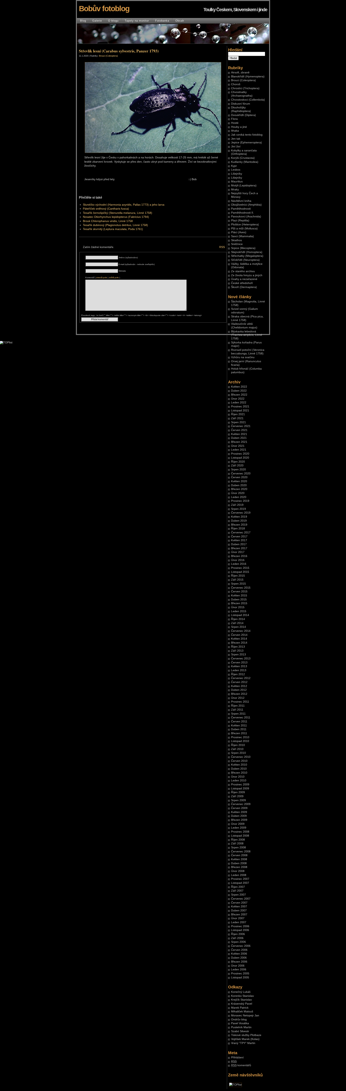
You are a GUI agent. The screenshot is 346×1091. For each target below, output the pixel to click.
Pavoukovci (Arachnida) (246, 216)
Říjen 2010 (238, 745)
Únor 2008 (237, 871)
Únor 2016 (237, 560)
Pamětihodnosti (241, 208)
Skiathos (236, 240)
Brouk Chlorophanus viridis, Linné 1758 (108, 221)
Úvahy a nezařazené (244, 279)
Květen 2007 (239, 906)
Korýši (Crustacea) (243, 157)
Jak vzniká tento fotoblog (247, 134)
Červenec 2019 (240, 512)
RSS (222, 247)
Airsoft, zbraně (240, 72)
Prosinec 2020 (240, 453)
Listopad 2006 (240, 930)
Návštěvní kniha (241, 200)
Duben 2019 (239, 520)
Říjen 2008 (238, 839)
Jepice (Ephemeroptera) (246, 142)
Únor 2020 (237, 493)
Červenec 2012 (240, 678)
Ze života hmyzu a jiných (246, 275)
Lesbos (235, 169)
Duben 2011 (238, 729)
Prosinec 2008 (240, 831)
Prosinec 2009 (240, 784)
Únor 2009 (237, 823)
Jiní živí (235, 146)
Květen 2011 (239, 725)
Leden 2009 (238, 827)
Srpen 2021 (238, 422)
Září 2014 (237, 623)
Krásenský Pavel (241, 1003)
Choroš (235, 84)
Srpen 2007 (238, 894)
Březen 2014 (239, 642)
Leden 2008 (238, 875)
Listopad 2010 (240, 741)
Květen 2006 (239, 953)
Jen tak (235, 138)
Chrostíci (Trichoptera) (245, 88)
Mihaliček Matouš (242, 1011)
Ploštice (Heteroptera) (245, 224)
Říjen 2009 (238, 792)
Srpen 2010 (238, 752)
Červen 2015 (239, 591)
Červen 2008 (239, 855)
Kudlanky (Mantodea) (244, 161)
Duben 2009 (239, 815)
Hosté (234, 122)
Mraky (235, 189)
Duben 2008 (239, 863)
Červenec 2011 (240, 717)
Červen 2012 (239, 682)
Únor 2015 (237, 607)
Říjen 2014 (238, 619)
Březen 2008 (239, 867)
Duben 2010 (239, 768)
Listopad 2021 (240, 410)
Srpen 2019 (238, 508)
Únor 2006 (237, 965)
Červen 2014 (239, 634)
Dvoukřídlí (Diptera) (243, 115)
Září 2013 (237, 650)
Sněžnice (237, 244)
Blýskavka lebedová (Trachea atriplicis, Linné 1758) (246, 335)
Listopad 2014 (240, 615)
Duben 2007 (239, 910)
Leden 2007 (238, 922)
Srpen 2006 (238, 941)
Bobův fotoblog (104, 8)
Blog (83, 20)
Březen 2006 (239, 961)
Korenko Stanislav (242, 995)
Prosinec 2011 (240, 701)
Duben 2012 (239, 689)
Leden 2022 (238, 402)
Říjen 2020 (238, 461)
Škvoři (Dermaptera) (244, 287)
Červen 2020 (239, 477)
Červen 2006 (239, 949)
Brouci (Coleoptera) (243, 80)
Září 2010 (237, 749)
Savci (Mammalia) (242, 236)
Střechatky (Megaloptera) (247, 255)
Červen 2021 (239, 430)
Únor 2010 (237, 776)
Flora (234, 118)
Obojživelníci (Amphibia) (246, 204)
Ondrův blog (239, 1019)
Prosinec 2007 (240, 878)
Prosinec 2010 (240, 737)
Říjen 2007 (238, 886)
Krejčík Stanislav (241, 999)
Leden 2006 (238, 969)
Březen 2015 (239, 603)
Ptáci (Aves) (238, 232)
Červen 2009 (239, 808)
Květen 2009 (239, 812)
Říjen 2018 (238, 528)
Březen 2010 (239, 772)
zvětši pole (114, 277)
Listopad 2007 (240, 882)
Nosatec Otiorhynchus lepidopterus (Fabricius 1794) (116, 216)
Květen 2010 (239, 764)
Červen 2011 (239, 721)
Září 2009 (237, 796)
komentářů (241, 1065)
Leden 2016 (238, 563)
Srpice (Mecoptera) (243, 248)
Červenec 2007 (240, 898)
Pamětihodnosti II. (242, 212)
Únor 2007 (237, 918)
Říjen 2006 (238, 934)
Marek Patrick (239, 1007)
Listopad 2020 (240, 457)
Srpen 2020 (238, 469)
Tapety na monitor (137, 20)
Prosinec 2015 (240, 567)
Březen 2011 (239, 733)
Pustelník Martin (241, 1027)
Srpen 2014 (238, 626)
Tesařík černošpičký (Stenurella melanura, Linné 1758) (117, 212)
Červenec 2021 (240, 426)
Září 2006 (237, 938)
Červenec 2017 (240, 532)
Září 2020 (237, 465)
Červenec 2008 (240, 851)
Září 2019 (237, 504)
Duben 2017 (239, 544)
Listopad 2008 (240, 835)
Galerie (97, 20)
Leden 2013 (238, 670)
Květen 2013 (239, 666)
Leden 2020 (238, 497)
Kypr (234, 165)
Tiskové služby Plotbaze (246, 1035)
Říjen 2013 (238, 646)
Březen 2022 (239, 394)
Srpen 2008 (238, 847)
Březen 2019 (239, 524)
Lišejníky (236, 173)
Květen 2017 (239, 540)
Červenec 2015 (240, 587)
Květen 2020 (239, 481)
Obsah (179, 20)
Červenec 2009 (240, 804)
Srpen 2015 (238, 583)
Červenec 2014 (240, 630)
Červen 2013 (239, 662)
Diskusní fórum (240, 103)
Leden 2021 (238, 449)
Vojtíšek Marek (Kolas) (245, 1039)
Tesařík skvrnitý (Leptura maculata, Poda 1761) (113, 229)
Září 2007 (237, 890)
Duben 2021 (239, 437)
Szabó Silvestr (240, 1031)
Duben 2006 (239, 957)
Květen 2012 (239, 686)
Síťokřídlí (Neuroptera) (245, 259)
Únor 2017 (237, 552)
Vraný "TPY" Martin (243, 1043)
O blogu (113, 20)
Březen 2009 (239, 819)
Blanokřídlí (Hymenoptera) (248, 76)
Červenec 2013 (240, 658)
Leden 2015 (238, 611)
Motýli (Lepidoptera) (243, 185)
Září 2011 (237, 709)
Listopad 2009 (240, 788)
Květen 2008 (239, 859)
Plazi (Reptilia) (240, 220)
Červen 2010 (239, 760)
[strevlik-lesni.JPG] (153, 152)
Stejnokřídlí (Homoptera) (246, 252)
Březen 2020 (239, 489)
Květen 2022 (239, 386)
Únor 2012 (237, 697)
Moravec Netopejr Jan (245, 1015)
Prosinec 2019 (240, 500)
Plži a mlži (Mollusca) (244, 228)
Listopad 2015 (240, 571)
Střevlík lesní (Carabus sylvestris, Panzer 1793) (119, 51)
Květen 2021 (239, 434)
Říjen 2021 (238, 414)
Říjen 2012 (238, 674)
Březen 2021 (239, 441)
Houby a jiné (239, 126)
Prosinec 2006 (240, 926)
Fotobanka (162, 20)
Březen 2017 (239, 548)
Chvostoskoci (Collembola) (248, 99)
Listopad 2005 (240, 977)
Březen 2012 (239, 693)
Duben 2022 (239, 390)
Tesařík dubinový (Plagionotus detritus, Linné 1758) (115, 225)
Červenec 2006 (240, 945)
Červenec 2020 (240, 473)
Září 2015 (237, 579)
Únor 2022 (237, 398)
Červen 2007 (239, 902)
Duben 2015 (239, 599)
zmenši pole (101, 277)
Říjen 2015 (238, 575)
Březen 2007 (239, 914)
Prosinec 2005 (240, 973)
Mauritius (237, 181)
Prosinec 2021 (240, 406)
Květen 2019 (239, 516)
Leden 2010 (238, 780)
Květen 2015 (239, 595)
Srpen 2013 (238, 654)
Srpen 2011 (238, 713)
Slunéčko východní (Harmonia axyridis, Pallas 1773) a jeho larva (123, 204)
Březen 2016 (239, 556)
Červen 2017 (239, 536)
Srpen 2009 (238, 800)
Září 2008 (237, 843)
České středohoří (242, 283)
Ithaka (235, 130)
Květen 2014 (239, 638)
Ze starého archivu (243, 271)
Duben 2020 (239, 485)
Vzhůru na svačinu (242, 357)
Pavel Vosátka (240, 1023)
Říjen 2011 (238, 705)
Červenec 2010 (240, 756)
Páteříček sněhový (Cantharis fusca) (106, 208)
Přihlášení (237, 1057)
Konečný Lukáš (240, 991)
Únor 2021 (237, 445)
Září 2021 (237, 418)
